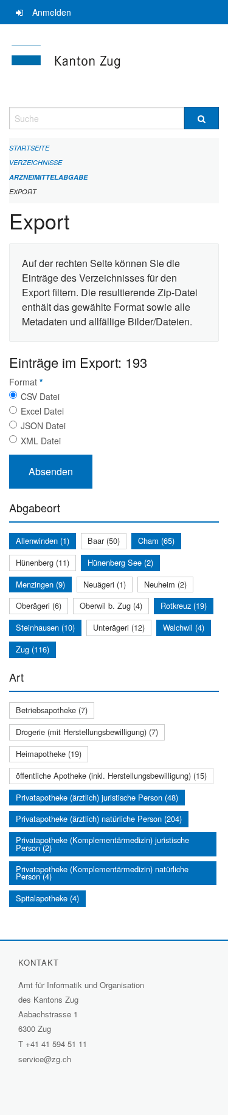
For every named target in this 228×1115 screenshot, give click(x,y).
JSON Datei (43, 425)
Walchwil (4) (183, 627)
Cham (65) (156, 540)
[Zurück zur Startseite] (114, 66)
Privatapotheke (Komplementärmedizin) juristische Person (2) (102, 843)
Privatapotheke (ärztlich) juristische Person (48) (97, 797)
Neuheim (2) (165, 584)
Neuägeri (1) (104, 584)
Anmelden (51, 12)
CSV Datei (40, 396)
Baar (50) (104, 540)
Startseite (29, 147)
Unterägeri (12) (119, 627)
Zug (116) (32, 649)
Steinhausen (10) (45, 627)
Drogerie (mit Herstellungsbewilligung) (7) (87, 731)
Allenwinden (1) (42, 540)
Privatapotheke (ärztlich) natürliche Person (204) (99, 818)
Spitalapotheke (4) (47, 898)
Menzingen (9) (40, 584)
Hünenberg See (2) (120, 562)
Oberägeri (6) (38, 605)
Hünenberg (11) (42, 562)
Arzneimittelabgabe (48, 176)
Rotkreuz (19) (184, 605)
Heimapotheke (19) (48, 753)
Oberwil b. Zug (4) (111, 605)
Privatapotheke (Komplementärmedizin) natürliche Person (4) (102, 873)
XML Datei (41, 441)
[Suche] (201, 118)
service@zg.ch (44, 1059)
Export (22, 191)
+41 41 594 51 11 (56, 1043)
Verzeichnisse (35, 162)
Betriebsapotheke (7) (52, 710)
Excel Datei (42, 411)
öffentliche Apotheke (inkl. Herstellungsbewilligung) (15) (111, 775)
